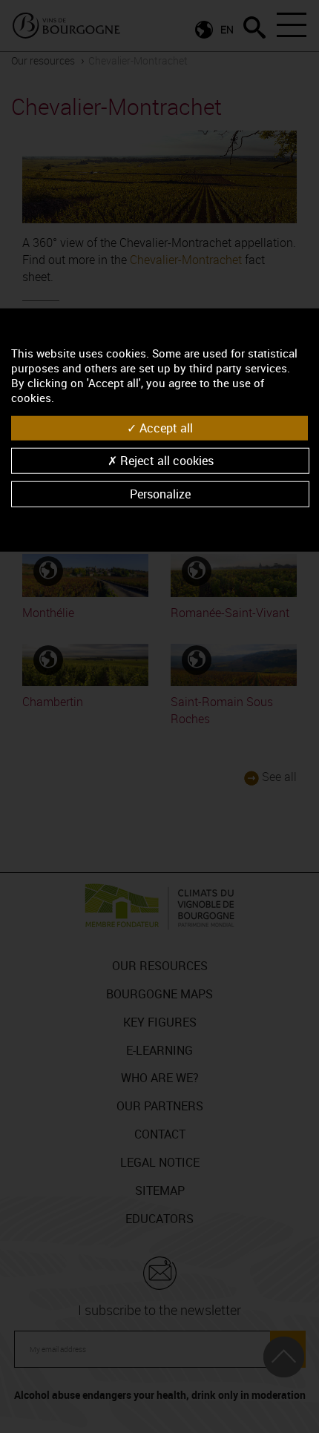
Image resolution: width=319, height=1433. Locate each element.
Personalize (160, 494)
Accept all (165, 427)
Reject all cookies (165, 460)
